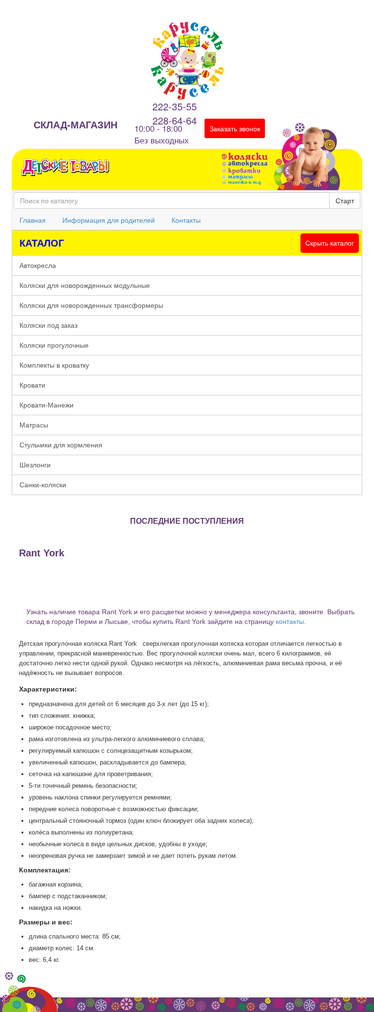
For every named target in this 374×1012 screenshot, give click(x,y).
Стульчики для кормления (60, 445)
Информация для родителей (108, 220)
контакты (290, 621)
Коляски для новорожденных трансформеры (91, 305)
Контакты (186, 220)
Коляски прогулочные (54, 345)
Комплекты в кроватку (54, 365)
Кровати (32, 385)
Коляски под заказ (48, 325)
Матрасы (33, 425)
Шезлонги (35, 465)
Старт (345, 200)
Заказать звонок (234, 128)
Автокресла (37, 265)
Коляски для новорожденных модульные (84, 285)
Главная (32, 220)
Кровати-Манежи (46, 405)
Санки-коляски (42, 485)
